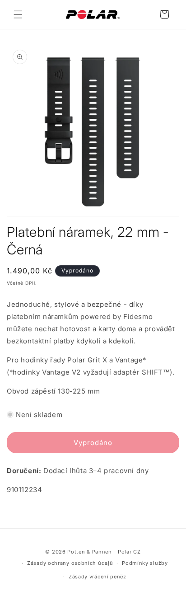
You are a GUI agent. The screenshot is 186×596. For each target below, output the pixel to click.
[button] (18, 14)
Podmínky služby (145, 563)
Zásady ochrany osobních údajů (70, 563)
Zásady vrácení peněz (97, 576)
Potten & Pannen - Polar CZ (103, 552)
